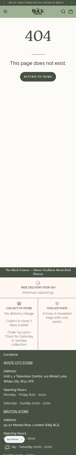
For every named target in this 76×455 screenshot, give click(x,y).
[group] (38, 2)
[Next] (71, 2)
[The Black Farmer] (38, 11)
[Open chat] (7, 447)
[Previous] (4, 2)
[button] (62, 11)
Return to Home (38, 76)
